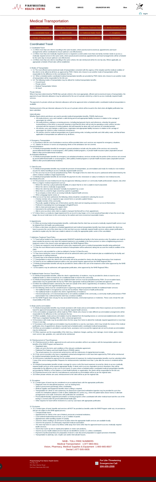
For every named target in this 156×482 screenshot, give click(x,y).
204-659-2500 (107, 466)
